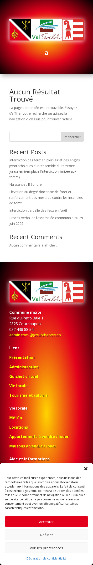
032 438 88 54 (21, 329)
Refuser (46, 534)
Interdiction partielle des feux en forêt (38, 210)
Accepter (46, 521)
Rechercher (72, 137)
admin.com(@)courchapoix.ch (35, 335)
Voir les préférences (46, 547)
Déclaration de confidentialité (46, 558)
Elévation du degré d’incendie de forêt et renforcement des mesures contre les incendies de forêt (46, 197)
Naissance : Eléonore (25, 184)
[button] (85, 468)
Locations (18, 427)
